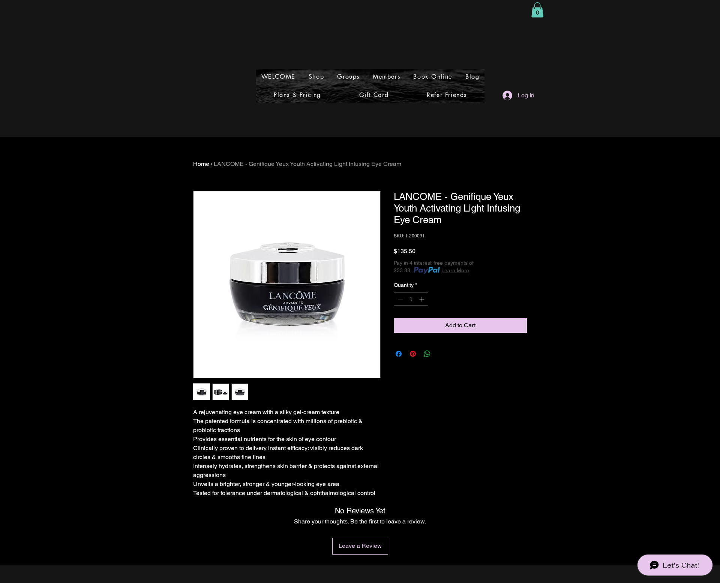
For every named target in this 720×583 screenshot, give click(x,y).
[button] (537, 10)
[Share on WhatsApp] (427, 353)
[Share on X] (441, 353)
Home (201, 163)
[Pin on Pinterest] (412, 353)
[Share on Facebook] (398, 353)
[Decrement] (399, 299)
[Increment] (422, 299)
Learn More (455, 270)
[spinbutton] (411, 299)
